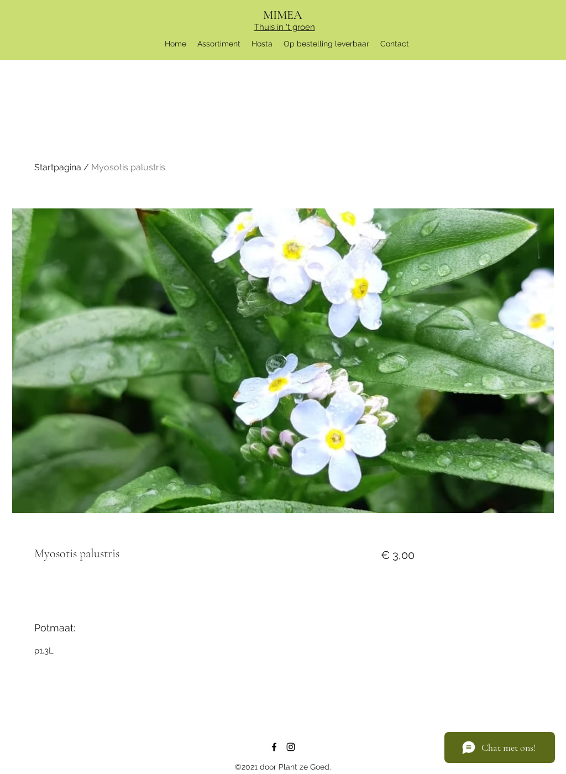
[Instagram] (290, 746)
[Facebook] (274, 746)
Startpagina (57, 167)
